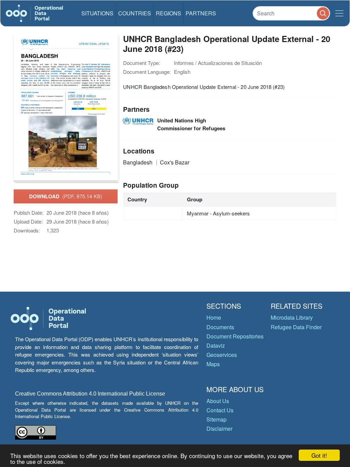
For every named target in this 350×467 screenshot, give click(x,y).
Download (65, 196)
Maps (213, 364)
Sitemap (216, 419)
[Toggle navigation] (339, 13)
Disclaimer (219, 428)
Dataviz (215, 345)
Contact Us (219, 410)
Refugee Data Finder (296, 327)
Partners (201, 13)
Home (213, 317)
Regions (168, 13)
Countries (134, 13)
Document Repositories (235, 336)
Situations (97, 13)
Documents (220, 327)
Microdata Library (292, 317)
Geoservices (221, 355)
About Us (217, 401)
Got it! (319, 455)
